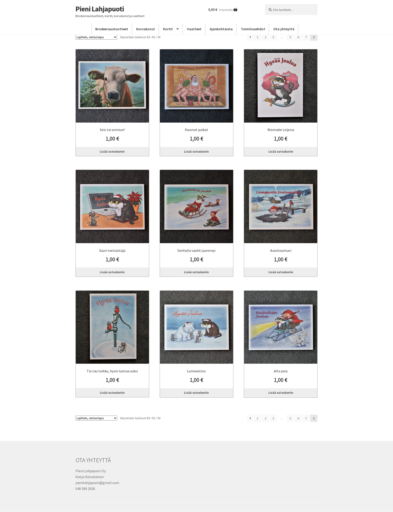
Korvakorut (145, 29)
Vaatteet (194, 29)
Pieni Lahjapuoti (100, 8)
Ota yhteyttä (283, 29)
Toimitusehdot (253, 29)
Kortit (168, 29)
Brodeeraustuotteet (111, 29)
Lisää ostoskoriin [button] (112, 151)
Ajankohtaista (221, 29)
